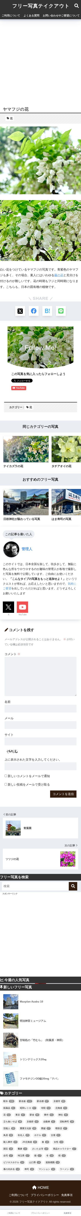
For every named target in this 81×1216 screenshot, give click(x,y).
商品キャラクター (64, 1148)
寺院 (45, 1108)
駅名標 (42, 1101)
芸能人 (9, 1128)
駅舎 (34, 1114)
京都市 (59, 1101)
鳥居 (7, 1135)
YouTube (22, 614)
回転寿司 (66, 1121)
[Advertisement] (40, 61)
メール (9, 718)
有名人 (23, 1135)
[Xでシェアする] (20, 311)
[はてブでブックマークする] (47, 311)
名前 (8, 701)
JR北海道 (29, 1142)
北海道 (60, 1108)
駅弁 (8, 1101)
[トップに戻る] (5, 1198)
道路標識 (52, 1162)
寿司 (28, 1169)
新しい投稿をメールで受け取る (29, 784)
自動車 (48, 1121)
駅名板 (25, 1101)
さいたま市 (40, 1148)
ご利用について (11, 15)
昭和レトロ (28, 1108)
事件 (48, 1114)
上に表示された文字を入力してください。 (33, 759)
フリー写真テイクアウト (41, 5)
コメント (12, 654)
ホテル (39, 1135)
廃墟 (45, 1128)
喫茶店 (60, 1128)
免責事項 (67, 1195)
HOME (43, 1187)
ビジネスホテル (13, 1162)
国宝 (7, 1148)
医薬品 (9, 1108)
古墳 (55, 1135)
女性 (58, 1142)
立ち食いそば (12, 1121)
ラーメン (66, 1169)
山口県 (34, 1162)
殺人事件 (10, 1142)
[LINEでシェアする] (61, 311)
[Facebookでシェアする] (34, 311)
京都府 (32, 1121)
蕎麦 (22, 1148)
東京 (19, 1114)
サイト (9, 734)
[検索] (73, 886)
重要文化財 (28, 1128)
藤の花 (58, 275)
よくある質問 (31, 15)
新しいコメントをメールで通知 (29, 776)
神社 (62, 1114)
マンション (46, 1169)
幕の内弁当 (11, 1169)
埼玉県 (23, 1155)
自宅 (7, 1155)
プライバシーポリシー (45, 1195)
